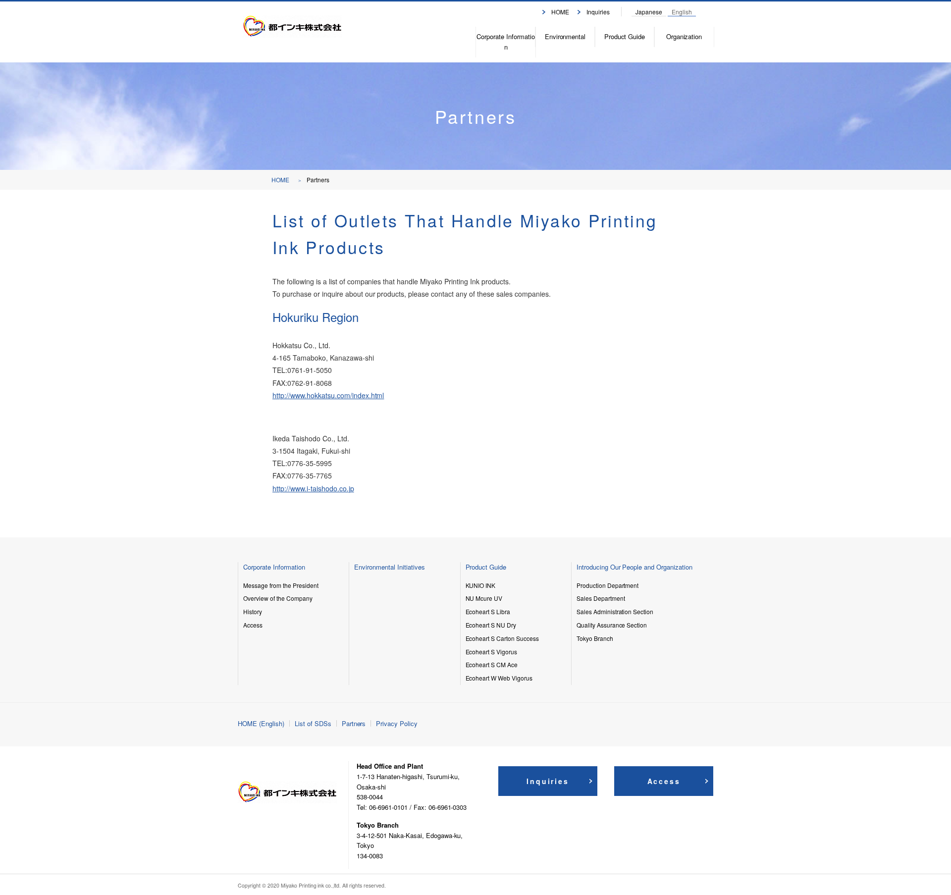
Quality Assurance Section (612, 625)
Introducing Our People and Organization (634, 567)
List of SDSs (313, 723)
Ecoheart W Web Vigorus (499, 678)
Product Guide (624, 36)
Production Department (608, 585)
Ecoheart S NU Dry (491, 625)
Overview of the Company (278, 598)
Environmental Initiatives (389, 567)
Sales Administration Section (615, 611)
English (682, 11)
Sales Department (601, 598)
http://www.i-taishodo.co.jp (313, 488)
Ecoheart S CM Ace (492, 664)
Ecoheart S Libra (488, 611)
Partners (354, 723)
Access (253, 625)
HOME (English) (261, 723)
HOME (560, 11)
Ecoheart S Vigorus (492, 651)
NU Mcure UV (484, 598)
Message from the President (280, 585)
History (252, 611)
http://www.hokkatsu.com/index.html (328, 395)
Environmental (565, 36)
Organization (684, 36)
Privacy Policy (397, 723)
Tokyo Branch (595, 638)
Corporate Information (505, 42)
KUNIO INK (481, 585)
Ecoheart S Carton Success (502, 638)
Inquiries (598, 11)
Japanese (648, 11)
